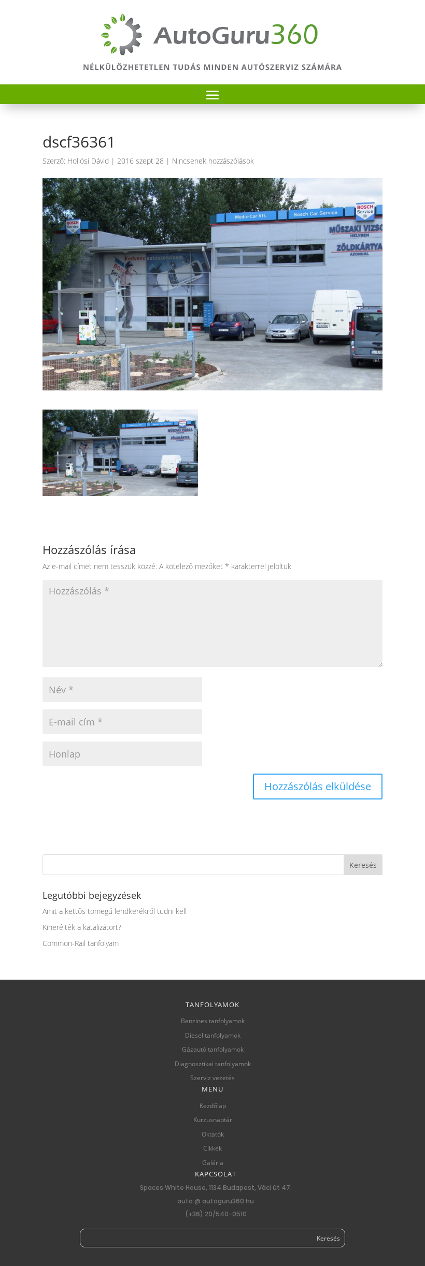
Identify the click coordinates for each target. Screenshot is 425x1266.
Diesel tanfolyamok (212, 1035)
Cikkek (212, 1148)
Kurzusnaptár (212, 1119)
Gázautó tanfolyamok (213, 1049)
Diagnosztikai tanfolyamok (213, 1063)
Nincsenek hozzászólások (213, 161)
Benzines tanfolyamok (213, 1020)
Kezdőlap (213, 1105)
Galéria (212, 1162)
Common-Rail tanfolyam (80, 943)
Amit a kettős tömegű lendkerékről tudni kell (114, 911)
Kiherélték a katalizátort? (81, 927)
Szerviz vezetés (212, 1077)
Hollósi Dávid (88, 161)
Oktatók (213, 1134)
